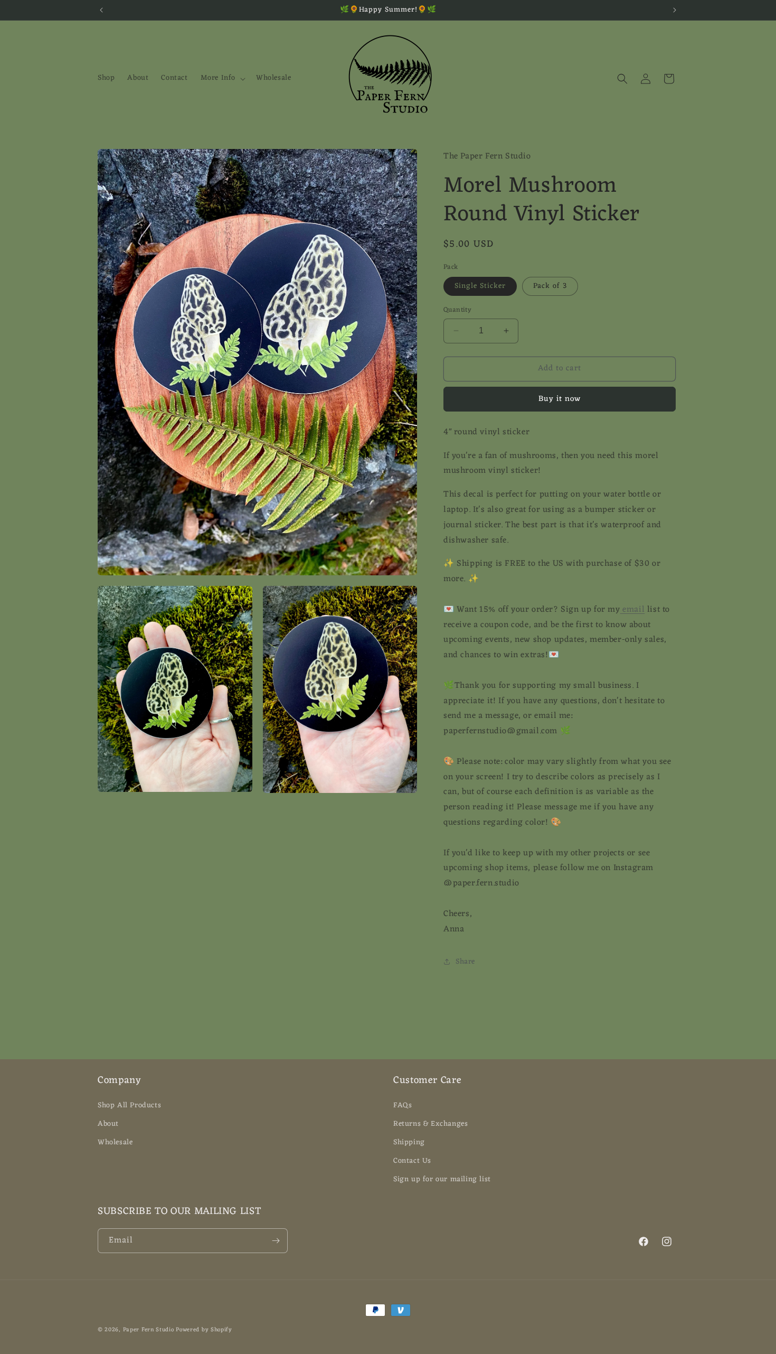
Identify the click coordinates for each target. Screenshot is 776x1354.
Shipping (409, 1142)
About (108, 1124)
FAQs (402, 1105)
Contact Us (412, 1161)
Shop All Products (129, 1105)
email (632, 609)
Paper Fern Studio (148, 1329)
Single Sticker (480, 286)
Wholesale (115, 1142)
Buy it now (559, 399)
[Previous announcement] (101, 10)
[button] (222, 78)
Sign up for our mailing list (442, 1179)
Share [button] (465, 961)
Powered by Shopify (204, 1329)
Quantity (457, 310)
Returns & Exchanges (430, 1124)
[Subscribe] (275, 1240)
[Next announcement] (674, 10)
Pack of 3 (550, 286)
